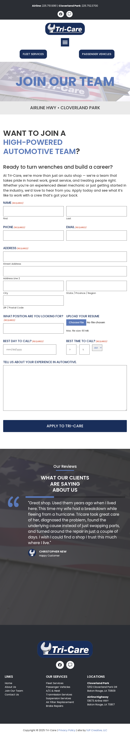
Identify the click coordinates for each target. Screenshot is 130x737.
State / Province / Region (81, 292)
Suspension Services (58, 698)
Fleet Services (54, 683)
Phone (14, 227)
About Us (10, 687)
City (5, 292)
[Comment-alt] (69, 14)
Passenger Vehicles (58, 687)
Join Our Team (14, 691)
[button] (65, 42)
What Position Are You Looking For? (33, 318)
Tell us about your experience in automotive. (40, 362)
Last (68, 218)
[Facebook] (61, 14)
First (5, 218)
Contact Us (12, 694)
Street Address (12, 263)
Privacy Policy (66, 730)
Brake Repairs (54, 706)
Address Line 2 (11, 278)
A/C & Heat (53, 691)
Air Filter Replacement (60, 702)
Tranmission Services (59, 694)
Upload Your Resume (82, 316)
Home (8, 683)
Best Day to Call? (23, 341)
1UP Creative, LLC (96, 730)
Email (76, 227)
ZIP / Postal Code (13, 307)
